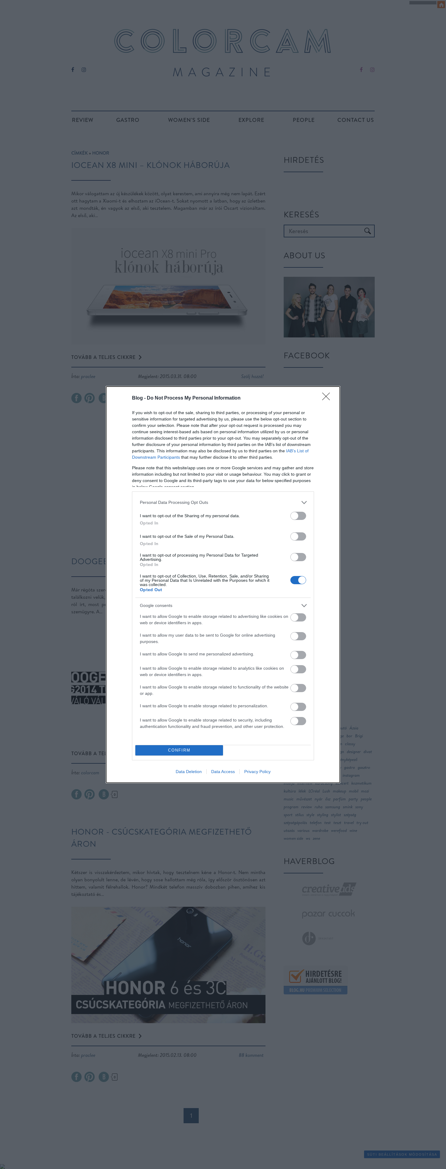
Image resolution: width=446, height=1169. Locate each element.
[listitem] (223, 502)
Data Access (223, 771)
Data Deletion (189, 771)
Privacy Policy (257, 771)
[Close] (328, 398)
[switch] (298, 516)
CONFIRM (179, 750)
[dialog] (223, 585)
